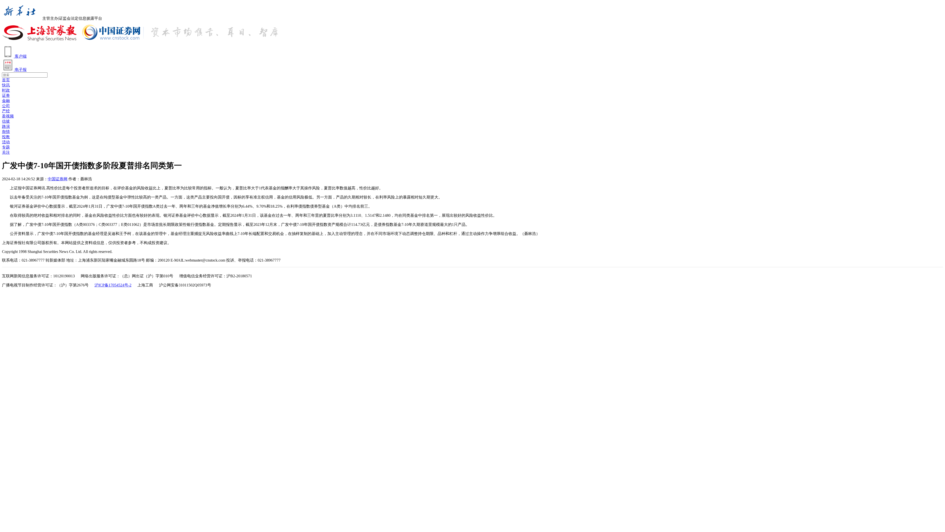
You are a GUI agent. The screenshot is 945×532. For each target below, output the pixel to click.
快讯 (6, 85)
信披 (6, 121)
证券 (6, 95)
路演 (6, 126)
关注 (6, 152)
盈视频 (8, 116)
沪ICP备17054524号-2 (112, 285)
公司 (6, 106)
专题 (6, 147)
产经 (6, 111)
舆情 (6, 132)
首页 (6, 80)
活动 (6, 142)
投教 (6, 137)
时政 (6, 90)
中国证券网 (57, 179)
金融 (6, 101)
